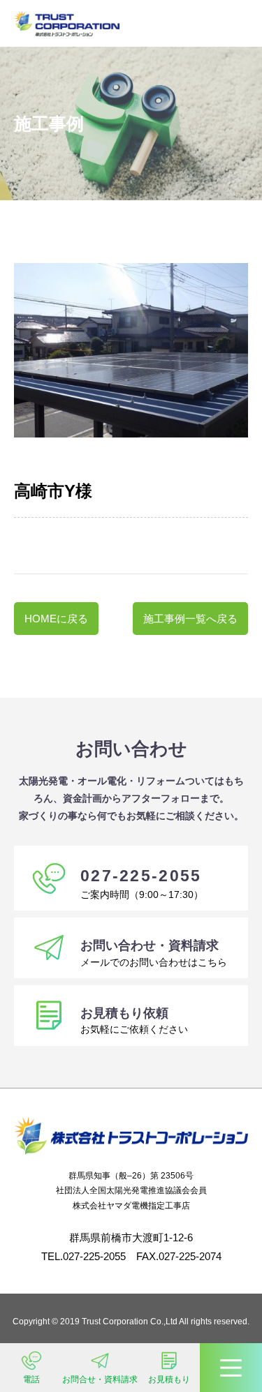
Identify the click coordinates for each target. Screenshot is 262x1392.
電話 (31, 1379)
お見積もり (169, 1379)
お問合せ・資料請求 (100, 1379)
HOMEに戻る (56, 618)
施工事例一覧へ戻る (190, 618)
